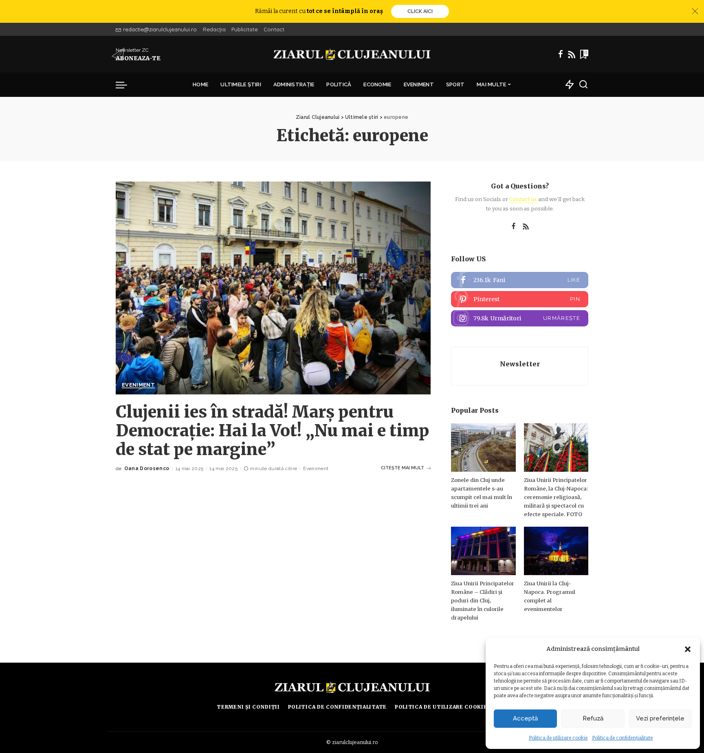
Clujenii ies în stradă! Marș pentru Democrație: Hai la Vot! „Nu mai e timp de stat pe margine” (272, 431)
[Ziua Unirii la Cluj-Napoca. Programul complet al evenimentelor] (556, 551)
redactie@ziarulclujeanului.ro (160, 29)
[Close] (695, 11)
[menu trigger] (125, 84)
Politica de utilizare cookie (558, 738)
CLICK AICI (420, 11)
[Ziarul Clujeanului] (352, 54)
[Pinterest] (519, 299)
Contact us (523, 199)
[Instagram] (519, 318)
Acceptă (525, 718)
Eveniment (138, 385)
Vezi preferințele (660, 718)
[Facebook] (561, 54)
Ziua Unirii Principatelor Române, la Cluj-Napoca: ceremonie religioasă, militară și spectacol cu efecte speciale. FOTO (556, 497)
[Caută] (583, 84)
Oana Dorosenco (146, 468)
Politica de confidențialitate (622, 738)
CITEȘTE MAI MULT (402, 468)
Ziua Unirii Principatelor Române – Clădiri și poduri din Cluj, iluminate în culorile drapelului (482, 600)
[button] (688, 649)
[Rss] (572, 54)
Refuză (593, 718)
